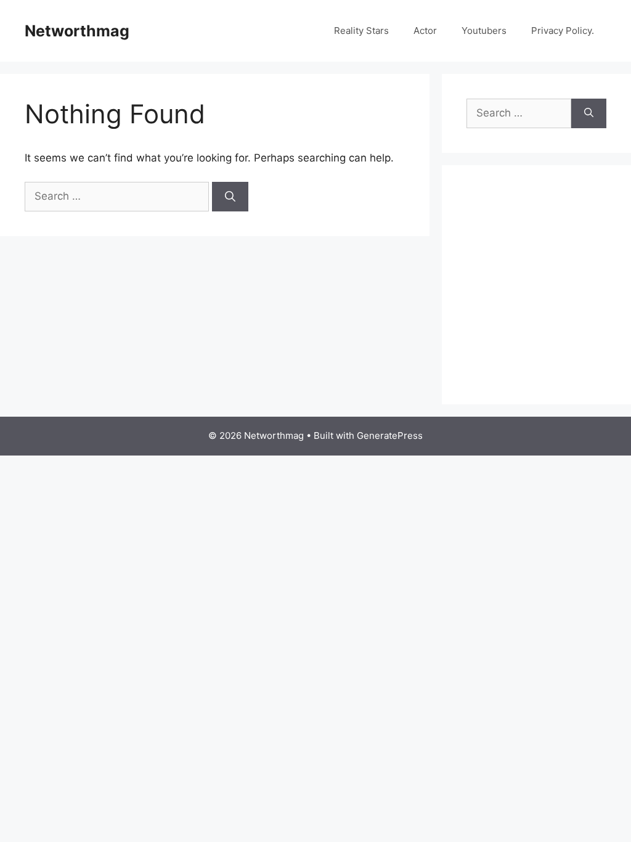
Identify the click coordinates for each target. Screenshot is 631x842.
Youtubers (484, 30)
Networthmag (77, 31)
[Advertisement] (548, 298)
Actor (425, 30)
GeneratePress (390, 435)
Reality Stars (361, 30)
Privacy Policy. (562, 30)
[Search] (230, 196)
